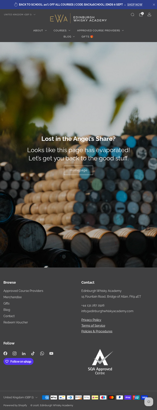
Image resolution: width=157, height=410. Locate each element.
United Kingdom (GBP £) (18, 14)
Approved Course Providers (98, 30)
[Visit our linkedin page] (23, 353)
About (38, 30)
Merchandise (12, 297)
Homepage (78, 170)
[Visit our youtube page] (51, 353)
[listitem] (78, 4)
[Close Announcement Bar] (154, 4)
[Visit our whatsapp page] (42, 353)
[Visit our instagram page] (14, 353)
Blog (67, 36)
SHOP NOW (134, 4)
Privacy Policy (91, 320)
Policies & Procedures (96, 331)
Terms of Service (93, 325)
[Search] (132, 14)
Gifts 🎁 (87, 36)
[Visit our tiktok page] (33, 353)
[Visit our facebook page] (5, 353)
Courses (60, 30)
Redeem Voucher (15, 322)
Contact (9, 316)
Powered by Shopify (15, 405)
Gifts (6, 303)
